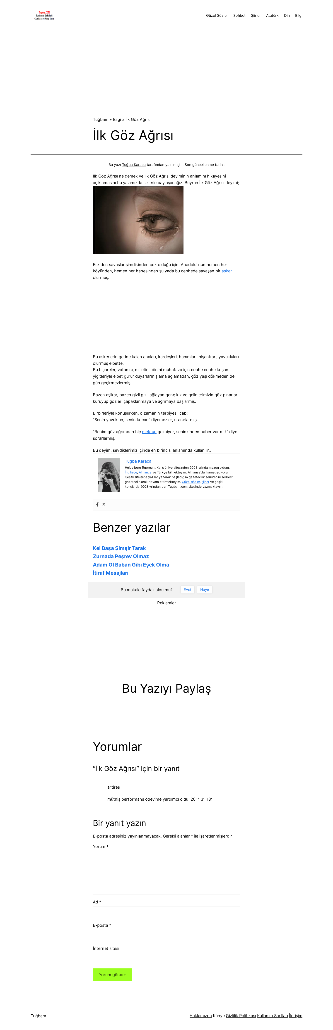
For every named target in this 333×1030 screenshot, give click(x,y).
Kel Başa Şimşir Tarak (119, 548)
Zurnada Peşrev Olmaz (121, 556)
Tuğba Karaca (134, 164)
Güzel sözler (191, 482)
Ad (97, 902)
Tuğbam (101, 119)
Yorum (101, 846)
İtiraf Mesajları (110, 573)
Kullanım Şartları (272, 1015)
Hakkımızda (201, 1015)
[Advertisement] (166, 68)
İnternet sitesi (106, 948)
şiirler (205, 482)
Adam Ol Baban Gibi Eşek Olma (131, 565)
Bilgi (117, 119)
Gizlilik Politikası (241, 1015)
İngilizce (131, 472)
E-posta (102, 925)
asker (227, 271)
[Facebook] (97, 504)
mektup (149, 431)
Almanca (145, 472)
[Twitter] (104, 504)
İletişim (295, 1015)
